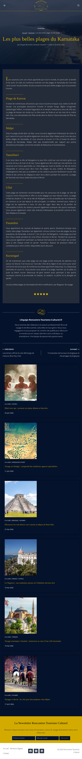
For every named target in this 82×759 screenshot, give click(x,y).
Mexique (15, 520)
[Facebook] (30, 751)
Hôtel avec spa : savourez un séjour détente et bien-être (26, 408)
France (14, 579)
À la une (8, 404)
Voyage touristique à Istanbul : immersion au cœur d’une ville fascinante (33, 641)
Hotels (14, 404)
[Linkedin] (42, 751)
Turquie (15, 637)
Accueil (24, 33)
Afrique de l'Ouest (18, 462)
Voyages (22, 520)
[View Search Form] (78, 5)
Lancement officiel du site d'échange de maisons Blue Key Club (18, 352)
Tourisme (41, 28)
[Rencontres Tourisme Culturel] (41, 5)
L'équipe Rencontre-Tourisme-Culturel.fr (33, 45)
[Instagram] (36, 751)
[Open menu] (5, 5)
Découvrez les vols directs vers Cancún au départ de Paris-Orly (29, 525)
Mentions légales (16, 748)
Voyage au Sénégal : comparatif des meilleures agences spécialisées (31, 466)
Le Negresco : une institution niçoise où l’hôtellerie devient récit (30, 583)
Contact (6, 753)
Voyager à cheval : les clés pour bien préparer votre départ (27, 699)
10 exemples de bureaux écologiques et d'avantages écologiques (63, 352)
